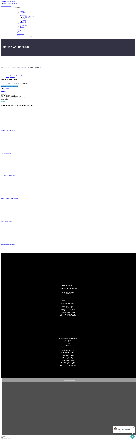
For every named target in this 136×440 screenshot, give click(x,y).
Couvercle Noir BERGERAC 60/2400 (9, 175)
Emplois (19, 31)
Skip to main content (5, 1)
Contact (18, 32)
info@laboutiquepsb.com (68, 300)
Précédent (3, 101)
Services (19, 30)
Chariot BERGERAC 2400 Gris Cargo (9, 198)
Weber (21, 26)
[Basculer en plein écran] (2, 436)
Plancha (7, 67)
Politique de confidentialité (69, 380)
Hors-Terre (22, 12)
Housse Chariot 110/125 (6, 153)
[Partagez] (4, 436)
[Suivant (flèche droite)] (2, 437)
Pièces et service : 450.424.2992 (10, 3)
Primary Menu (17, 7)
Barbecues (19, 23)
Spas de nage (23, 22)
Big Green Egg (23, 25)
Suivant (2, 102)
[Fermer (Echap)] (5, 436)
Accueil (2, 67)
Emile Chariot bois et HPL (6, 221)
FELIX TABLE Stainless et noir (8, 244)
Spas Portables (23, 18)
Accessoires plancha (15, 67)
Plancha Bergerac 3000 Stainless (8, 130)
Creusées (22, 11)
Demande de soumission (6, 6)
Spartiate (24, 20)
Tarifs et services (20, 34)
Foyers (18, 29)
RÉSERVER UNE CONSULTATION (9, 86)
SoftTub (24, 21)
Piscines (18, 9)
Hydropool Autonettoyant (28, 16)
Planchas (22, 27)
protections (12, 77)
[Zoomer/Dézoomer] (1, 436)
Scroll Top (12, 1)
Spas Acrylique (23, 15)
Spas (18, 13)
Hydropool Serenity (27, 17)
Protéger (24, 67)
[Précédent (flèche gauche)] (1, 437)
